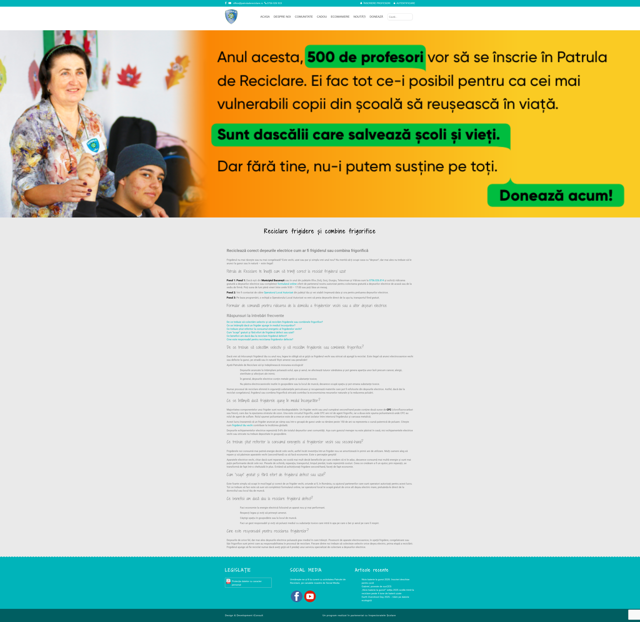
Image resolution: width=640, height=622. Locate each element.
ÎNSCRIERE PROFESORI (377, 3)
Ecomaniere (340, 16)
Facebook (296, 596)
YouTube (310, 596)
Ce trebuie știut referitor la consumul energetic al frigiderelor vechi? (264, 328)
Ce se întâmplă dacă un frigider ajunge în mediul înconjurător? (261, 325)
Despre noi (282, 16)
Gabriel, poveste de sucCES (376, 586)
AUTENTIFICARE (405, 3)
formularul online (287, 283)
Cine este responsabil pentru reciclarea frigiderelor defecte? (260, 339)
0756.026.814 (376, 280)
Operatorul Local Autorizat (278, 292)
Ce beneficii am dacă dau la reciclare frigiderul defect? (257, 335)
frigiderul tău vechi (242, 425)
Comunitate (304, 16)
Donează (376, 16)
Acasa (265, 16)
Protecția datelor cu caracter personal (247, 583)
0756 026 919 (274, 3)
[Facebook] (226, 3)
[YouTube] (230, 3)
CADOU (322, 16)
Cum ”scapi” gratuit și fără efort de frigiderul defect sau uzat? (260, 332)
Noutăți (360, 16)
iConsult (258, 615)
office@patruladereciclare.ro (248, 3)
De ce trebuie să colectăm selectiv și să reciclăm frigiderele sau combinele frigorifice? (275, 321)
